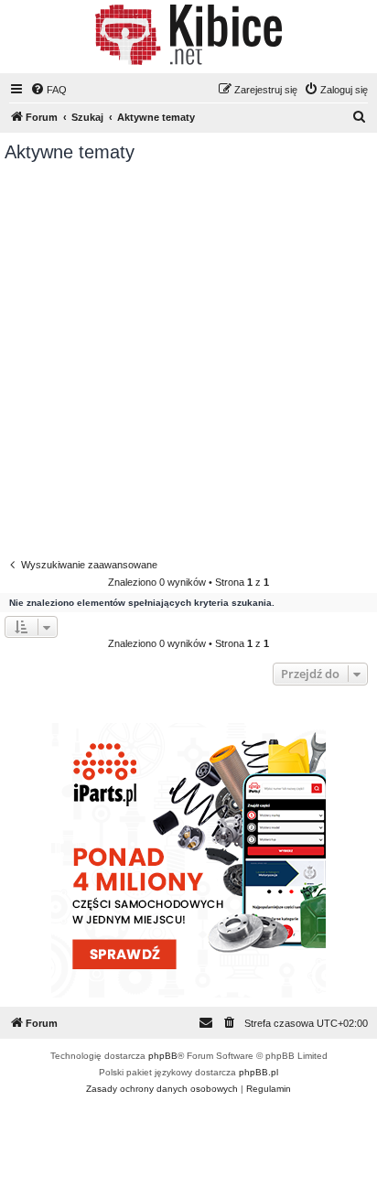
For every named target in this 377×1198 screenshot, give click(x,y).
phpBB (163, 1056)
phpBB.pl (258, 1072)
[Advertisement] (188, 360)
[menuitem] (48, 90)
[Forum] (188, 35)
